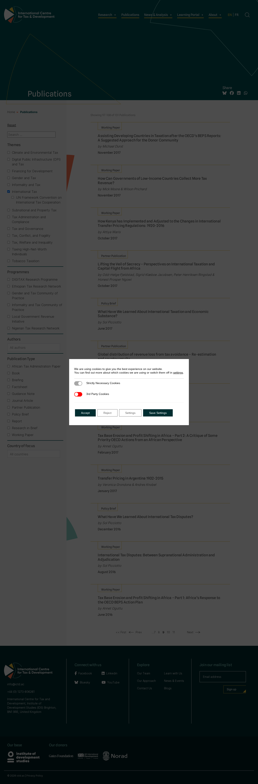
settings (178, 372)
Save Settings (158, 412)
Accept (85, 412)
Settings (130, 412)
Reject (107, 412)
